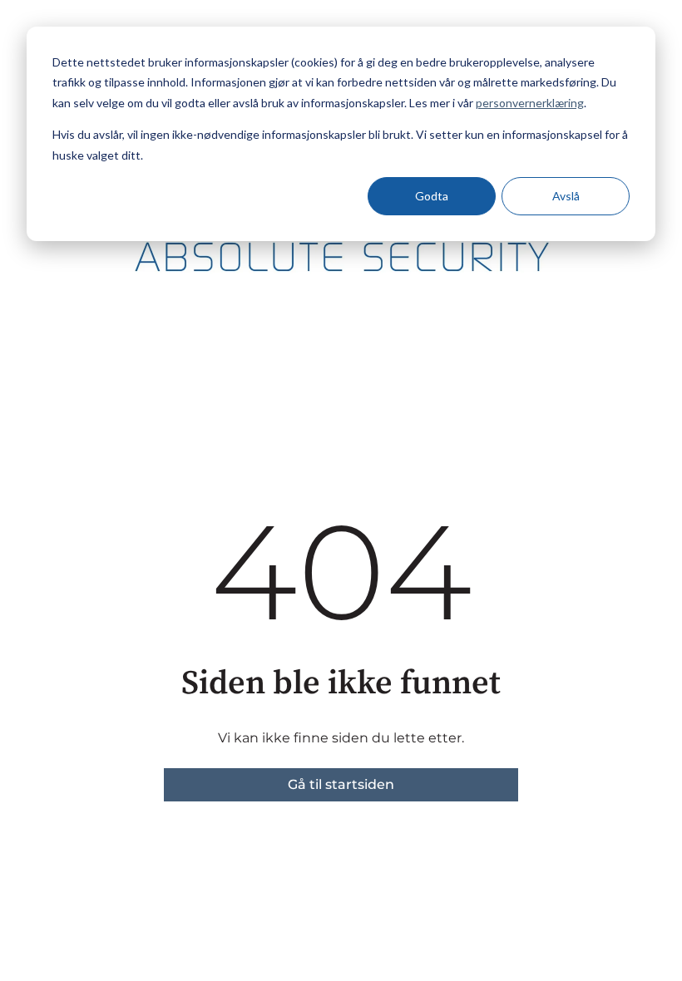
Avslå (566, 196)
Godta (431, 196)
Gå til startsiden (341, 784)
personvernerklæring (530, 103)
